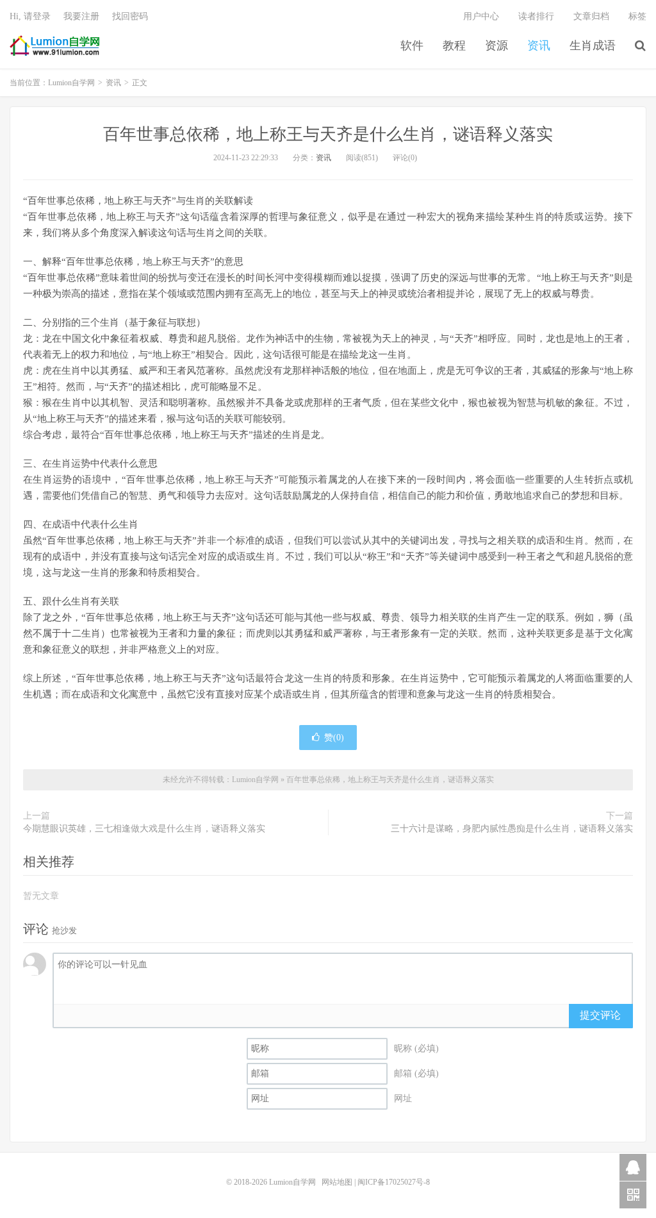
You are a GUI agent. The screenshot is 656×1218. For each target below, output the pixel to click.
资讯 (538, 45)
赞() (334, 737)
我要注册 (81, 16)
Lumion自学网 (54, 45)
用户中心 (481, 16)
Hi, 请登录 (30, 16)
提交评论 (600, 1015)
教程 (454, 45)
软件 (411, 45)
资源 (496, 45)
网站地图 (337, 1182)
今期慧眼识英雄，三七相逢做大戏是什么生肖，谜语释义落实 (144, 828)
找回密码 (130, 16)
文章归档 (591, 16)
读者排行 (536, 16)
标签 (637, 16)
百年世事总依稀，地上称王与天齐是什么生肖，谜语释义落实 (328, 134)
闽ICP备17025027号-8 (393, 1182)
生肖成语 (593, 45)
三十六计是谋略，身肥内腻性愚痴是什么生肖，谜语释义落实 (512, 828)
